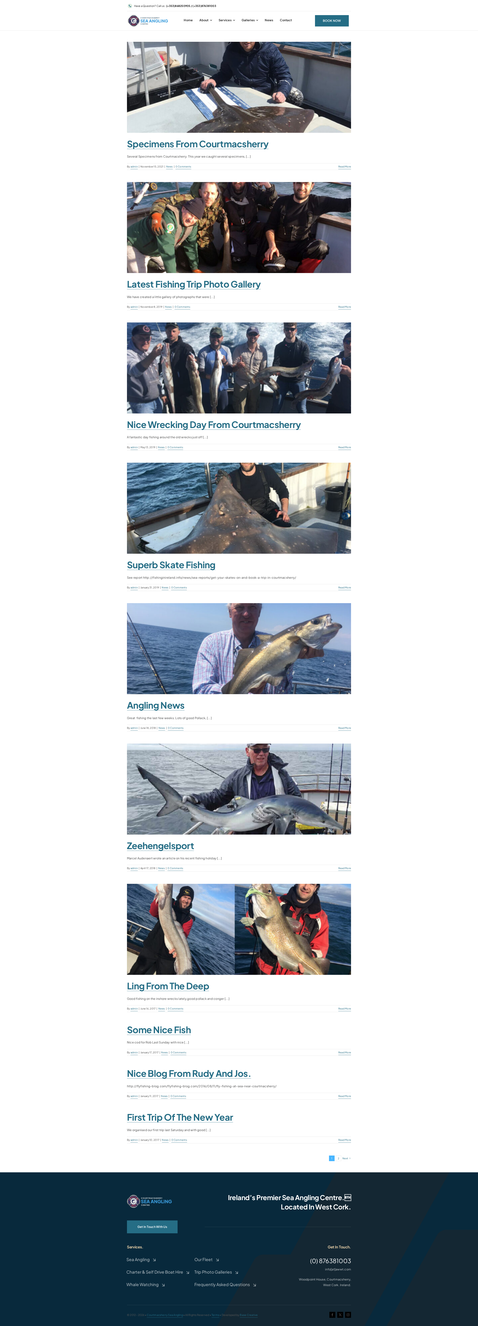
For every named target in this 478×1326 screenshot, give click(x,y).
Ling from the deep (168, 985)
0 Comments (183, 166)
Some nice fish (159, 1029)
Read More (344, 166)
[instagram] (348, 1315)
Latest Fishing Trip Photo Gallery (194, 284)
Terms (215, 1314)
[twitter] (340, 1315)
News (169, 166)
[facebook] (332, 1315)
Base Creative (249, 1314)
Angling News (155, 705)
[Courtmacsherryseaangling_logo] (148, 16)
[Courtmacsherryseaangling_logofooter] (149, 1196)
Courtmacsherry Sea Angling (165, 1314)
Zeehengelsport (160, 845)
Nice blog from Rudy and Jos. (189, 1073)
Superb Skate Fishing (171, 564)
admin (134, 166)
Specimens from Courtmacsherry (198, 143)
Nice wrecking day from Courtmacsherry (214, 424)
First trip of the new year (180, 1117)
